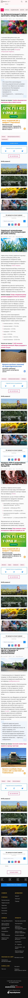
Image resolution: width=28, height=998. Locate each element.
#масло (22, 564)
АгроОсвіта (18, 941)
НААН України (16, 265)
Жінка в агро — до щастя (20, 947)
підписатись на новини (14, 884)
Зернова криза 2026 (20, 921)
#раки (9, 564)
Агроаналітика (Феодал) (5, 928)
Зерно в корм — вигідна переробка (20, 932)
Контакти (16, 966)
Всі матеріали (14, 156)
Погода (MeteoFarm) (6, 921)
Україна (6, 10)
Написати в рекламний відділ (6, 960)
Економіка (4, 910)
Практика (4, 905)
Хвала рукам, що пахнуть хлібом (19, 951)
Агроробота (4, 931)
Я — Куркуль (18, 944)
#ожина (3, 136)
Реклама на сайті (19, 957)
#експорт (4, 564)
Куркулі (17, 896)
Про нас (3, 969)
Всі (2, 10)
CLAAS (7, 711)
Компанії (17, 898)
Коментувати (14, 143)
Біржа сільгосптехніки (5, 934)
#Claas (9, 781)
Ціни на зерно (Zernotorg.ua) (5, 924)
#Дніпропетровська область (13, 136)
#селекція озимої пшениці (14, 378)
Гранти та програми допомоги (20, 938)
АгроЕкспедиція (19, 935)
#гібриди (24, 378)
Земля (22, 10)
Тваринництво (5, 902)
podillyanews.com (14, 681)
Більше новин (14, 872)
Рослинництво (5, 900)
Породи (17, 901)
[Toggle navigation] (26, 1)
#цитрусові (15, 564)
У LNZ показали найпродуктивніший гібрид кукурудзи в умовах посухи (14, 345)
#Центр (3, 781)
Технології (4, 908)
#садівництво (4, 139)
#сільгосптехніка (16, 781)
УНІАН (14, 493)
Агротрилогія (18, 923)
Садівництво (15, 10)
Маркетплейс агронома (5, 938)
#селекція (4, 378)
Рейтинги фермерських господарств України (20, 927)
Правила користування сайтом (20, 970)
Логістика (4, 913)
